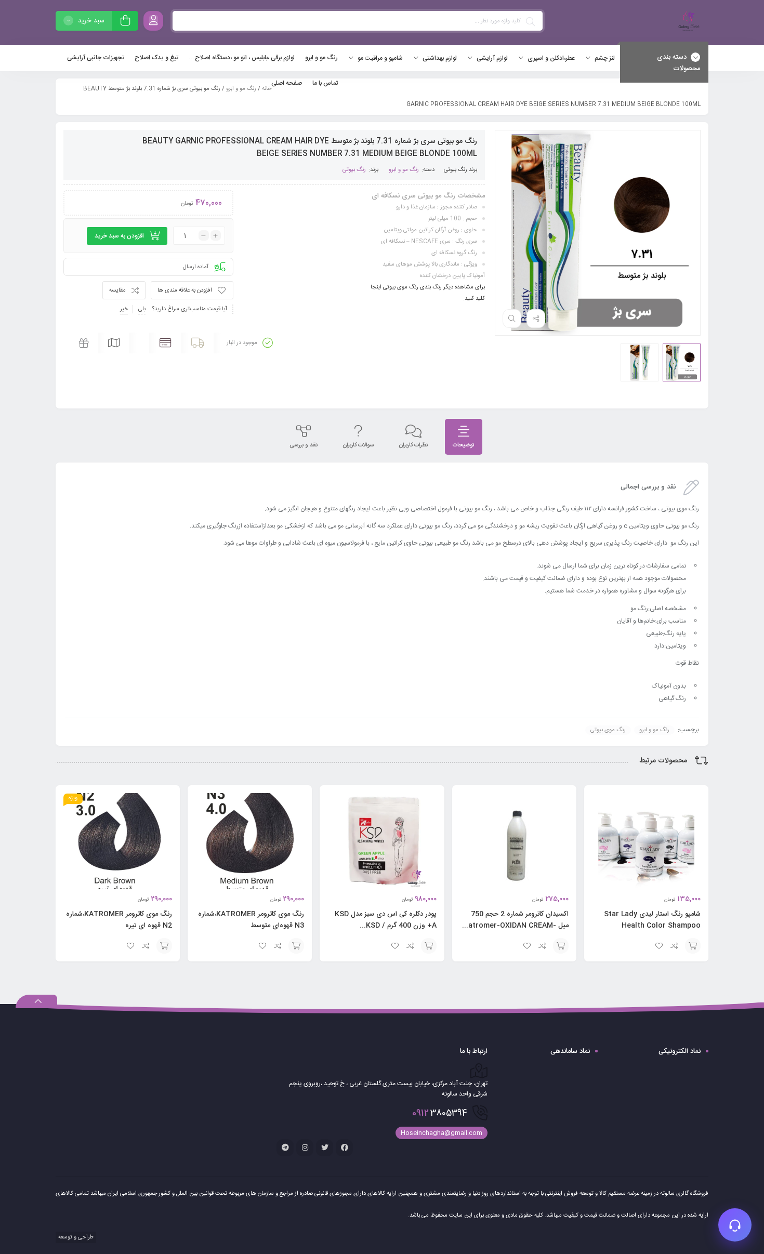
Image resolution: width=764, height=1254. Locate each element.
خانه (266, 89)
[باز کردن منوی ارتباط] (735, 1225)
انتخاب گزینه (693, 946)
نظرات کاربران (413, 445)
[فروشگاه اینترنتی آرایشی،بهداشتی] (687, 22)
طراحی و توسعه (75, 1237)
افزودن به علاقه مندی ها (184, 290)
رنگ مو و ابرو (241, 89)
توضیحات (464, 445)
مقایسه (117, 290)
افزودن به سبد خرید (119, 236)
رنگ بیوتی (455, 170)
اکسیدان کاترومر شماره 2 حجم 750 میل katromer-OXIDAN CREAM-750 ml (517, 925)
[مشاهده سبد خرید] (125, 22)
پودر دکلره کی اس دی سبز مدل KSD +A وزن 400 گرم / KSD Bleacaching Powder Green (386, 925)
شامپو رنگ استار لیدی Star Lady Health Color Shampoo (652, 919)
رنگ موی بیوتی (608, 730)
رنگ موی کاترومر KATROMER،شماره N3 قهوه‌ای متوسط (251, 919)
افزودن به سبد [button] (561, 946)
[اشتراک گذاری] (535, 318)
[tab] (463, 437)
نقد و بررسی (303, 445)
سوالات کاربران (358, 445)
